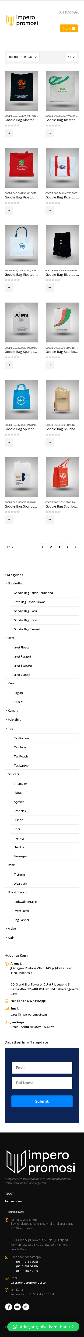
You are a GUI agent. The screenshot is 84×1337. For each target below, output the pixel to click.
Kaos (11, 683)
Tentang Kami (13, 1201)
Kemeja (13, 710)
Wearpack (20, 883)
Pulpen (18, 820)
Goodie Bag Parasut (27, 629)
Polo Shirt (14, 719)
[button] (43, 1326)
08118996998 (69, 12)
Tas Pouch (21, 756)
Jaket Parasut (22, 656)
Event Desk (21, 911)
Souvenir (14, 774)
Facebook (8, 1306)
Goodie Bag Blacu (25, 611)
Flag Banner (21, 920)
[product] (21, 91)
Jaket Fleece (21, 647)
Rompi (12, 865)
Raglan (18, 693)
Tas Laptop (21, 765)
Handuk (19, 847)
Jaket (11, 638)
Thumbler (20, 783)
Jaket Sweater (23, 665)
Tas (10, 728)
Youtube (17, 1306)
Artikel (12, 928)
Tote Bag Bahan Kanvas (30, 602)
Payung (19, 838)
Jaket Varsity (22, 674)
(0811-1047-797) (27, 1271)
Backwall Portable (25, 902)
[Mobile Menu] (69, 28)
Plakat (18, 793)
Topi (17, 829)
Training (19, 874)
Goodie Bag (11, 115)
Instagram (25, 1306)
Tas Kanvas (24, 115)
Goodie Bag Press (26, 620)
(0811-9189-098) (27, 1261)
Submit (42, 1101)
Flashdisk (20, 811)
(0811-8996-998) (27, 1266)
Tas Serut (20, 747)
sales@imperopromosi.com (28, 1014)
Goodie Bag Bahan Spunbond (34, 347)
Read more (9, 133)
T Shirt (18, 702)
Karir (11, 937)
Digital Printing (17, 892)
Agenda (19, 802)
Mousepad (21, 856)
